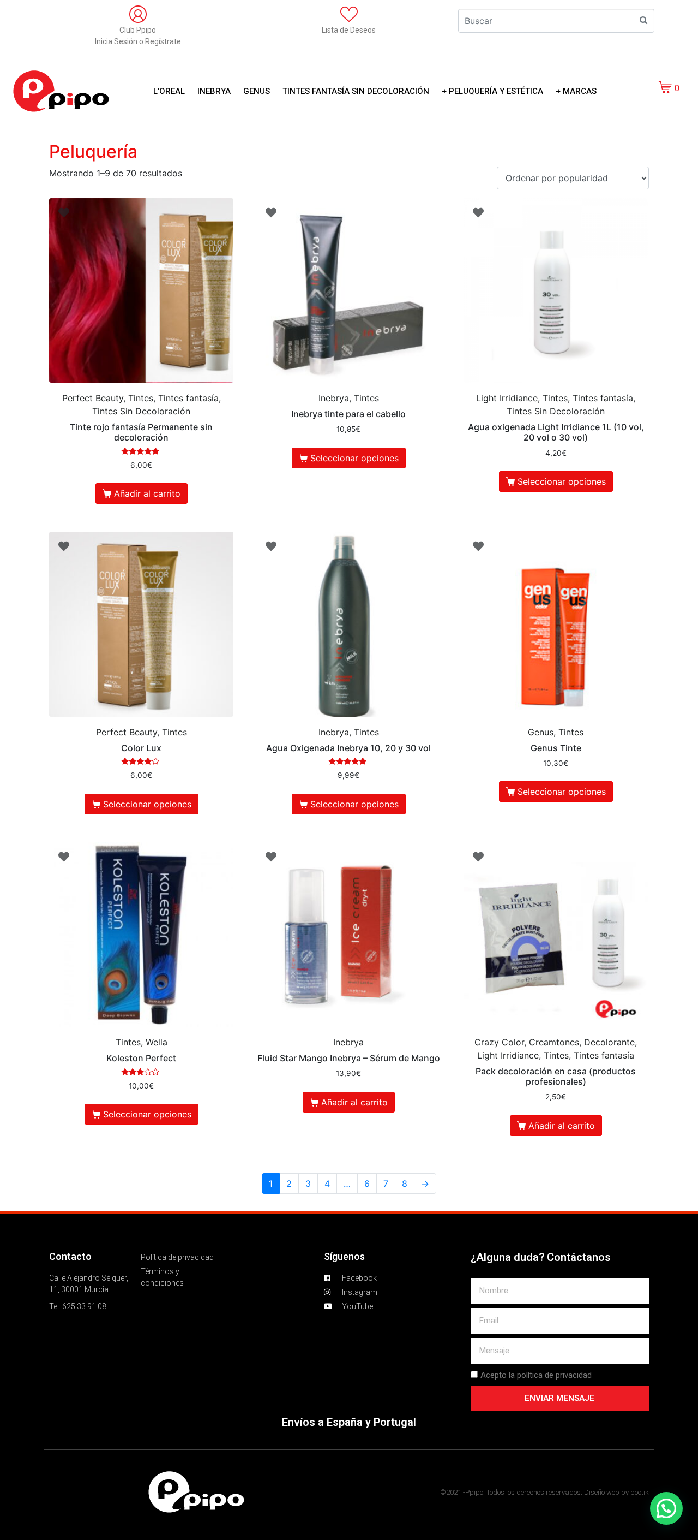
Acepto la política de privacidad (536, 1375)
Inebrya (214, 91)
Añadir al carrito (147, 493)
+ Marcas (576, 91)
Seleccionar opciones (354, 458)
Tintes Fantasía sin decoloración (355, 91)
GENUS (256, 91)
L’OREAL (169, 91)
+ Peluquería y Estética (492, 91)
